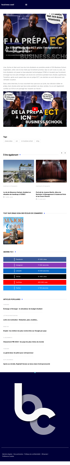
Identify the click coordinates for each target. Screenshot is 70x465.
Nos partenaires (18, 454)
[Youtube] (67, 452)
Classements (7, 337)
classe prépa (8, 141)
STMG (37, 141)
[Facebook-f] (63, 452)
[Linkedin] (67, 453)
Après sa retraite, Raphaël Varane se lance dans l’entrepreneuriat (26, 364)
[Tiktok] (60, 453)
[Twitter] (60, 452)
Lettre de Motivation (10, 315)
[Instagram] (63, 453)
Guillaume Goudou (14, 55)
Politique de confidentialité (32, 454)
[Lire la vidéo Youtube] (35, 109)
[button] (26, 4)
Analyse (6, 326)
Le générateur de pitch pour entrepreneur (18, 353)
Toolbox (6, 304)
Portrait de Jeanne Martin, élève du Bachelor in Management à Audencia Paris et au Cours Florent (51, 194)
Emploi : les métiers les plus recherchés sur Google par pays (24, 331)
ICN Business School (27, 141)
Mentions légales (7, 454)
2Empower (45, 454)
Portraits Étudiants (10, 186)
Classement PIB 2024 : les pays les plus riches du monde (23, 342)
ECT (17, 141)
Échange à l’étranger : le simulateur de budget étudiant (22, 309)
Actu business (8, 359)
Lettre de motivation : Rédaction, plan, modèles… (20, 320)
